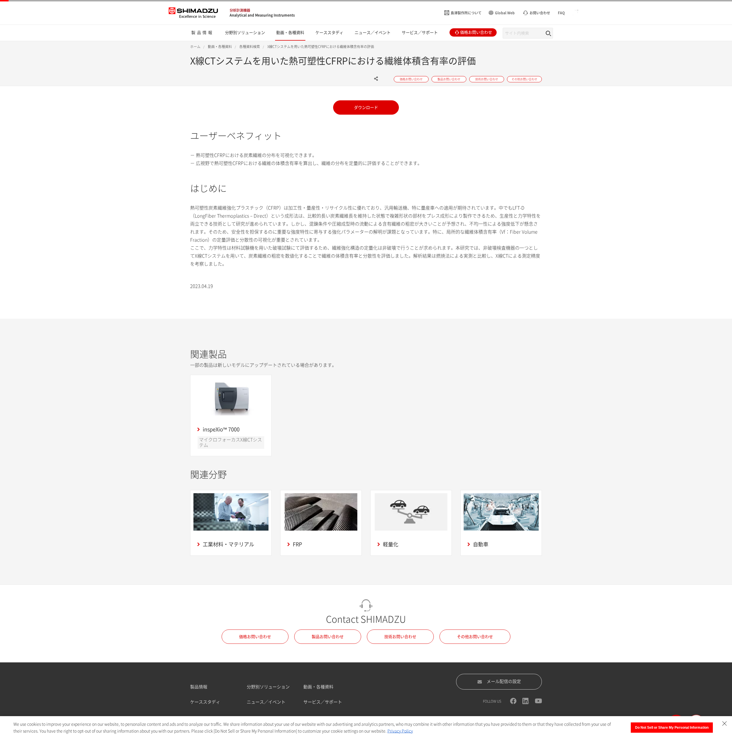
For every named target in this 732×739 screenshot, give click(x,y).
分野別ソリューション (268, 687)
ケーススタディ (205, 702)
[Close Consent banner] (724, 723)
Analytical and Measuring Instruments (262, 15)
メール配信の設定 (504, 681)
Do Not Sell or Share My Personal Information (672, 728)
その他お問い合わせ (475, 637)
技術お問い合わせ (400, 637)
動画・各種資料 (318, 687)
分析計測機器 (240, 10)
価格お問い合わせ (255, 637)
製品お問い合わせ (328, 637)
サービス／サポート (322, 702)
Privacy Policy (400, 731)
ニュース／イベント (266, 702)
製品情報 (198, 687)
